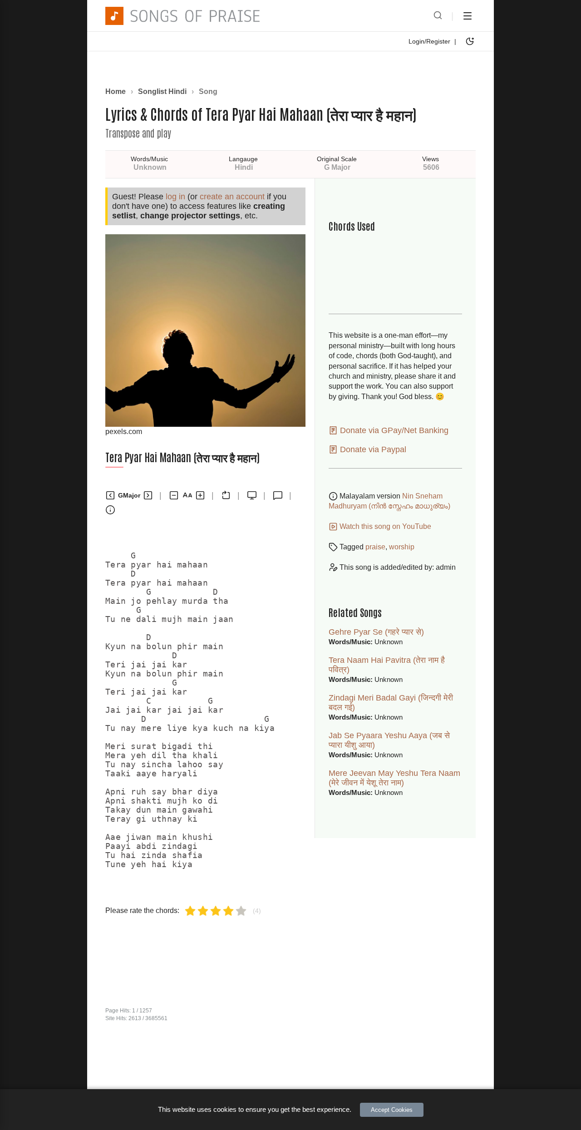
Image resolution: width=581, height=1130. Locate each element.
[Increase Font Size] (200, 495)
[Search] (437, 16)
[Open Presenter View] (252, 495)
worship (401, 547)
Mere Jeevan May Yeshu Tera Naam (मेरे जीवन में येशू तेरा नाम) (394, 778)
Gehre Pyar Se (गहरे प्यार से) (376, 632)
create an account (232, 196)
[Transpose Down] (110, 495)
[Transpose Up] (148, 495)
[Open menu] (467, 16)
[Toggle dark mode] (470, 41)
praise (375, 547)
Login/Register (429, 41)
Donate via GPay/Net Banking (393, 430)
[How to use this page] (110, 510)
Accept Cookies (392, 1109)
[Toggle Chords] (226, 495)
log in (175, 196)
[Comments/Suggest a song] (278, 495)
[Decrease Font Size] (174, 495)
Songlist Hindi (162, 91)
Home (115, 91)
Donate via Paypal (372, 449)
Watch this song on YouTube (384, 526)
